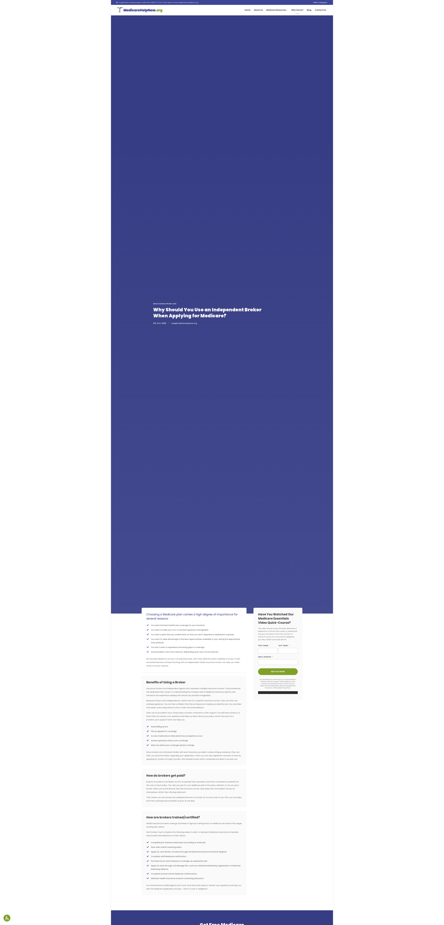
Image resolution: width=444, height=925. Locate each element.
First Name (263, 646)
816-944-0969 (149, 2)
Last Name (283, 646)
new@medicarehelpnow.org (188, 2)
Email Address (264, 657)
